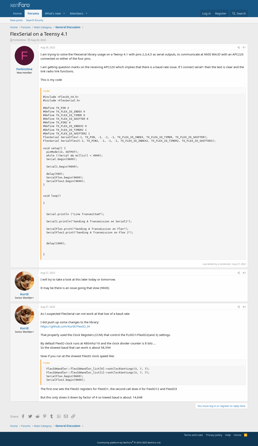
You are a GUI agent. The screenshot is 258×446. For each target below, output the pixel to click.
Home (17, 13)
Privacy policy (214, 435)
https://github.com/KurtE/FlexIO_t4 (65, 326)
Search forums (34, 20)
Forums (33, 13)
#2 (244, 272)
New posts (16, 20)
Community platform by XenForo (129, 442)
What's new (53, 13)
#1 (244, 47)
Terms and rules (193, 435)
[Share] (238, 47)
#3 (244, 307)
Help (228, 435)
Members (76, 13)
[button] (64, 13)
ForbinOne (19, 40)
